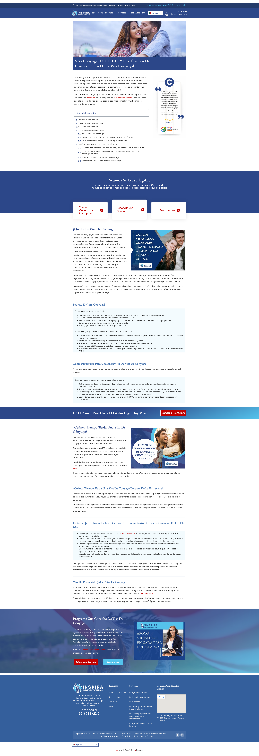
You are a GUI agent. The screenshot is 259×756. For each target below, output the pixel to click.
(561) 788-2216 (179, 14)
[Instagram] (182, 735)
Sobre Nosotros (105, 13)
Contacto (135, 13)
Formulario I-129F (147, 593)
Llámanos (182, 11)
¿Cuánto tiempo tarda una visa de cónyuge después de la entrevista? (113, 148)
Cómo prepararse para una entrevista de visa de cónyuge (108, 137)
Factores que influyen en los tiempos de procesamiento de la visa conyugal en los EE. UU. (111, 152)
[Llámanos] (166, 13)
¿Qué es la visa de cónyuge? (91, 130)
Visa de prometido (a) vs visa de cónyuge (100, 157)
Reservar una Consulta (88, 127)
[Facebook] (178, 735)
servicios (91, 98)
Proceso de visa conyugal (93, 134)
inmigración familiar (123, 98)
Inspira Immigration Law (94, 650)
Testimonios (167, 210)
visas (75, 468)
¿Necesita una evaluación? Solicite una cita (166, 5)
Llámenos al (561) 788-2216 (88, 712)
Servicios (122, 13)
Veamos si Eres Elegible (88, 120)
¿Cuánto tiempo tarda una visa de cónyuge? (98, 144)
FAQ (143, 13)
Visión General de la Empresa (91, 123)
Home (94, 13)
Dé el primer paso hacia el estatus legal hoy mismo (104, 141)
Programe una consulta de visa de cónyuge (101, 161)
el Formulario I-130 (127, 533)
